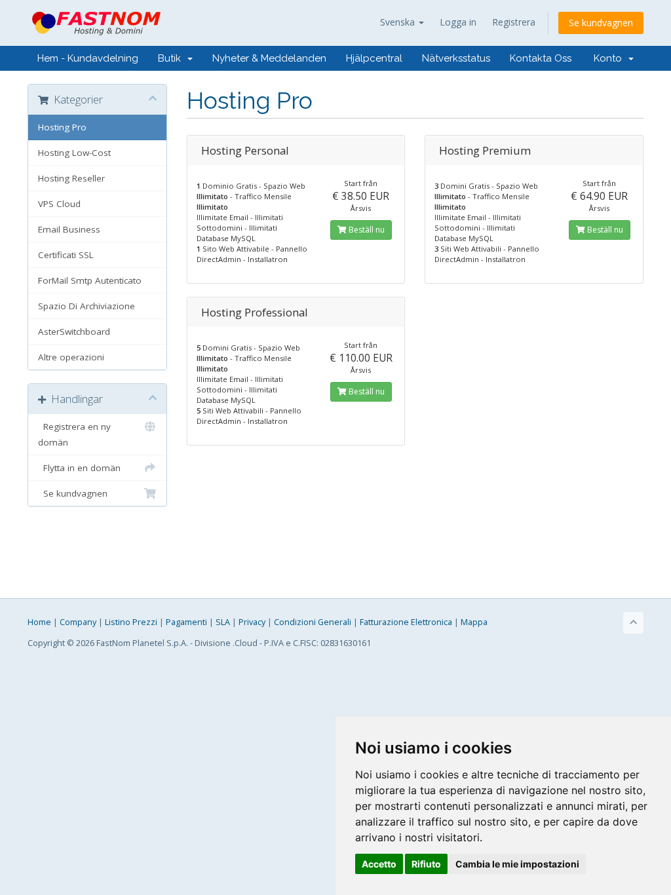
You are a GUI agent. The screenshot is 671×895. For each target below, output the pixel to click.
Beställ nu (366, 229)
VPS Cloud (59, 204)
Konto (610, 58)
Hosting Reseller (71, 178)
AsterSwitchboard (74, 331)
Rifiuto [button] (426, 863)
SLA (223, 622)
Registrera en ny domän (74, 434)
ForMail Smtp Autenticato (90, 280)
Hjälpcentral (374, 58)
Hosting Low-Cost (74, 153)
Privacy (252, 622)
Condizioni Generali (312, 622)
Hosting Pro (62, 127)
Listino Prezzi (131, 622)
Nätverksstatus (456, 58)
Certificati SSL (66, 255)
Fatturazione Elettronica (406, 622)
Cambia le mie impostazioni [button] (517, 863)
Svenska (398, 22)
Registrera (513, 22)
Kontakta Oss (540, 58)
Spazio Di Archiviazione (86, 306)
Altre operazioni (71, 357)
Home (39, 622)
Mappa (474, 622)
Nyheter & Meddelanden (269, 58)
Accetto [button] (379, 863)
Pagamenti (186, 622)
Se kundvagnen (601, 22)
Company (78, 622)
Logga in (458, 22)
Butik (172, 58)
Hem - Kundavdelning (87, 58)
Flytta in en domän (79, 468)
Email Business (69, 229)
